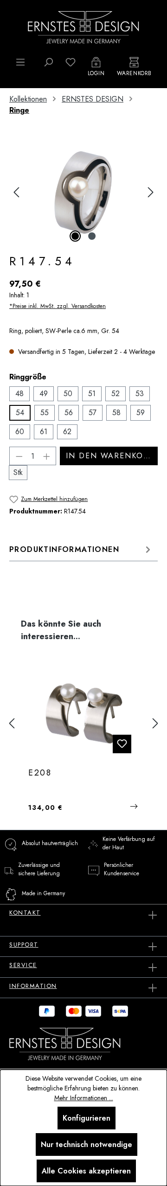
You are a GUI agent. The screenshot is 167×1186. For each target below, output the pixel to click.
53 (139, 393)
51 (92, 393)
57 (92, 412)
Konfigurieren (86, 1118)
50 (68, 393)
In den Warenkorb (110, 455)
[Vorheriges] (16, 192)
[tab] (81, 549)
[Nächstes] (151, 192)
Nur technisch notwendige (86, 1144)
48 (19, 393)
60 (19, 431)
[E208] (83, 714)
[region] (83, 192)
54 (20, 412)
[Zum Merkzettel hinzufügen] (122, 744)
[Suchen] (48, 62)
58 (116, 412)
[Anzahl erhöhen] (47, 456)
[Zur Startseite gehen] (83, 26)
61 (43, 431)
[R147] (83, 192)
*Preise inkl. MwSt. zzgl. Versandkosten (57, 306)
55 (44, 412)
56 (68, 412)
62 (67, 431)
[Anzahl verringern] (19, 456)
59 (140, 412)
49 (43, 393)
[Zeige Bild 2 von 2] (92, 236)
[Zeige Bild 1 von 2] (75, 236)
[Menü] (20, 62)
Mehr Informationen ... (83, 1098)
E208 (40, 773)
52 (115, 393)
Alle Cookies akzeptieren (86, 1171)
